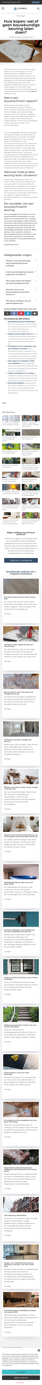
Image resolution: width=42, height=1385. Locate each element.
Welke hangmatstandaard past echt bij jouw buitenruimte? (30, 453)
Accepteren (21, 1372)
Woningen (21, 16)
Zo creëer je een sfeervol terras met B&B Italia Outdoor (9, 438)
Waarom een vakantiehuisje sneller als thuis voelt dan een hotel (31, 507)
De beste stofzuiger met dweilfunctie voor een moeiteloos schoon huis (19, 931)
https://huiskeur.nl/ (11, 244)
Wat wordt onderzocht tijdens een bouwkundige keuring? (21, 282)
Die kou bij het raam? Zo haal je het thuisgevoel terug (18, 693)
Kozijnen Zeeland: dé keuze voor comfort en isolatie (21, 978)
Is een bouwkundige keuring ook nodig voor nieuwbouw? (21, 273)
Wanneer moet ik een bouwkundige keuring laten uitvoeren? (21, 292)
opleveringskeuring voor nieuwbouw (18, 234)
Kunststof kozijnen (16, 383)
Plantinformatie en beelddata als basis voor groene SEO (20, 1311)
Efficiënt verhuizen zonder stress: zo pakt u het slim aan (21, 788)
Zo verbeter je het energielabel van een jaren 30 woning (20, 1121)
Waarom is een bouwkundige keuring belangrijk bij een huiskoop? (21, 263)
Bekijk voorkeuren (21, 1378)
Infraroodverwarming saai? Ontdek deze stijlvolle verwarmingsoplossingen (10, 521)
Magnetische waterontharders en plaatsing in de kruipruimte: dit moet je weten (20, 1169)
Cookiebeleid (20, 1382)
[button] (39, 1350)
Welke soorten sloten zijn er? (20, 334)
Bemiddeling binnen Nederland (21, 322)
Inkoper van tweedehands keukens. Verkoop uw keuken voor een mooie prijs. (19, 1264)
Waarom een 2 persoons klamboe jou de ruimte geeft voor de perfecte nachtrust (21, 836)
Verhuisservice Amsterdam (15, 1215)
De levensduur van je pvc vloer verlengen (16, 1073)
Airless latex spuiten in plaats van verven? (18, 740)
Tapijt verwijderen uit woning (21, 373)
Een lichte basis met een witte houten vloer (19, 598)
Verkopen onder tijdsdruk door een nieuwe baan (18, 645)
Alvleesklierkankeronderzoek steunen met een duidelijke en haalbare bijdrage (30, 493)
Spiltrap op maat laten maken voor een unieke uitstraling (20, 1026)
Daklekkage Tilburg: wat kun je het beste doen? (18, 883)
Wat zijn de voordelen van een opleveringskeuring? (21, 302)
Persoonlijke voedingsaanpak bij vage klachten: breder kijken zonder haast (31, 521)
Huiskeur (33, 91)
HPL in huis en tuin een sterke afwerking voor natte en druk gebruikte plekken (30, 467)
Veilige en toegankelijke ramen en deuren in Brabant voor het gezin (30, 424)
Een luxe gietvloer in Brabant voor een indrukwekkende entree (11, 507)
